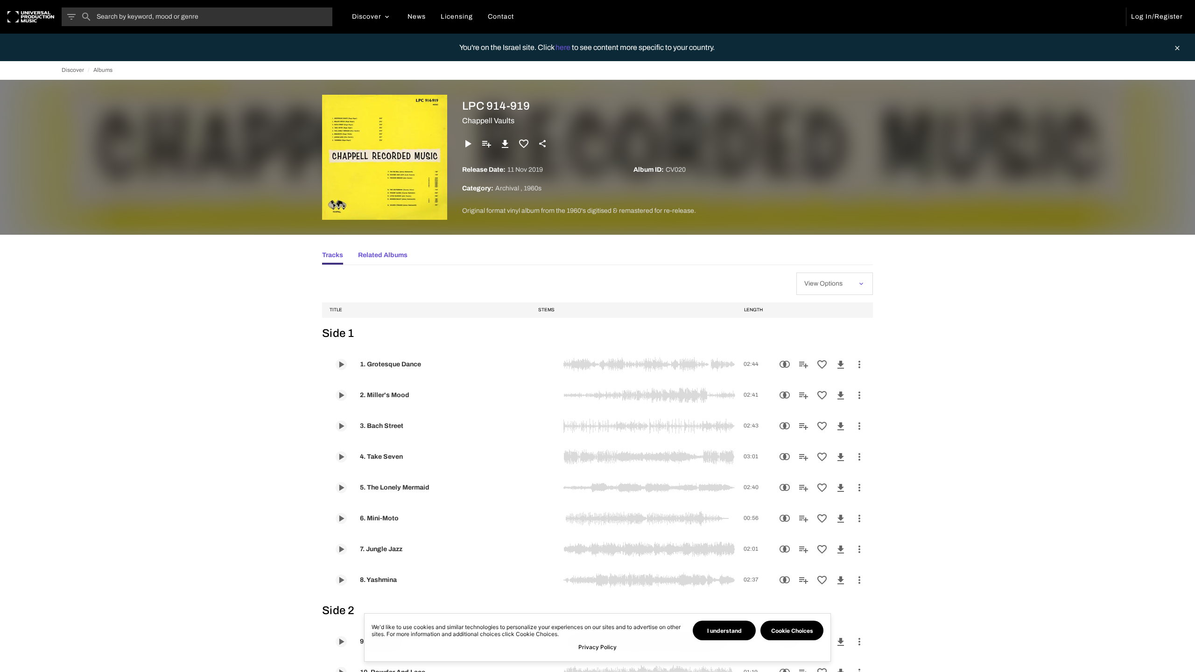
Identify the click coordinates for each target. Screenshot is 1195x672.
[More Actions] (859, 364)
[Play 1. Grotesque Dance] (341, 364)
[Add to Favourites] (523, 143)
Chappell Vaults (488, 121)
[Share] (542, 143)
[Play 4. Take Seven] (341, 457)
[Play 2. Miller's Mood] (341, 395)
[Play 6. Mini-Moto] (341, 518)
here (563, 47)
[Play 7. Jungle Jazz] (341, 549)
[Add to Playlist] (486, 143)
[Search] (86, 16)
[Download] (505, 143)
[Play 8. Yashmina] (341, 580)
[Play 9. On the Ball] (341, 641)
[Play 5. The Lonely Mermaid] (341, 487)
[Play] (467, 143)
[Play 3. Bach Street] (341, 426)
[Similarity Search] (784, 364)
